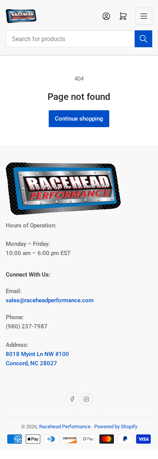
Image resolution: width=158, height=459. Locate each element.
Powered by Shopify (115, 426)
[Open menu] (143, 16)
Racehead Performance (65, 426)
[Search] (143, 39)
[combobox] (79, 38)
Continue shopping (79, 118)
